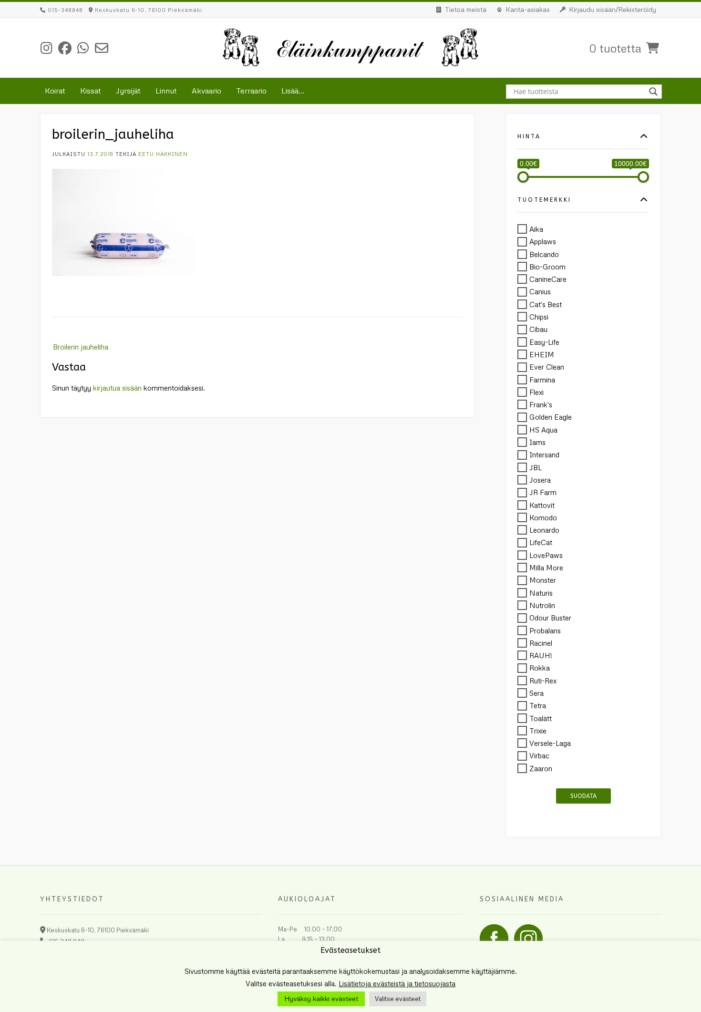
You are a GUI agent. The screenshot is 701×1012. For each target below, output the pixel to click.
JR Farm (543, 492)
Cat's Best (545, 304)
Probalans (545, 630)
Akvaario (206, 90)
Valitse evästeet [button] (398, 998)
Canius (540, 292)
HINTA (529, 137)
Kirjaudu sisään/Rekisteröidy (612, 9)
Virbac (539, 756)
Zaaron (540, 768)
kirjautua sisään (117, 387)
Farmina (542, 379)
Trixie (537, 730)
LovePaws (546, 555)
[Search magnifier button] (654, 91)
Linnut (166, 90)
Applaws (542, 242)
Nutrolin (542, 605)
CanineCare (548, 279)
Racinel (540, 643)
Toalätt (540, 718)
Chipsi (538, 316)
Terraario (251, 90)
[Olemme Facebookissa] (64, 48)
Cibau (538, 329)
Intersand (544, 455)
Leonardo (544, 530)
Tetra (537, 706)
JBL (535, 467)
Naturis (541, 593)
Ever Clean (546, 367)
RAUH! (540, 655)
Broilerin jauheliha (80, 346)
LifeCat (540, 542)
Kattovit (542, 505)
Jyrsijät (128, 90)
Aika (536, 229)
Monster (542, 580)
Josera (540, 479)
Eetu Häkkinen (163, 154)
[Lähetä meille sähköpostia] (101, 48)
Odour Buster (550, 618)
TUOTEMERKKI (544, 200)
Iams (537, 442)
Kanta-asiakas (527, 9)
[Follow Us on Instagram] (46, 48)
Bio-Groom (547, 266)
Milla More (546, 567)
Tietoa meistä (465, 9)
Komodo (543, 517)
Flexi (536, 392)
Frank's (540, 404)
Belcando (544, 254)
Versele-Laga (550, 743)
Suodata (583, 796)
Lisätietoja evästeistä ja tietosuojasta (397, 983)
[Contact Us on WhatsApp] (83, 48)
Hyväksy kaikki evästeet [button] (321, 998)
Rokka (539, 668)
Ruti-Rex (543, 680)
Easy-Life (544, 342)
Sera (536, 693)
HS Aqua (543, 429)
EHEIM (541, 354)
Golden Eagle (550, 417)
